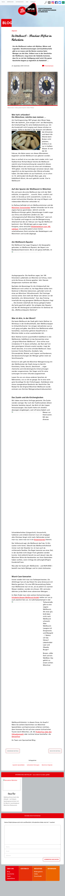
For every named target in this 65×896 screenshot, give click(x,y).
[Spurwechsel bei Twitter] (59, 2)
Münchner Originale (47, 765)
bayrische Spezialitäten (19, 765)
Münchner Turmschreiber (21, 207)
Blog (7, 23)
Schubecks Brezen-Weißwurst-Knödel (25, 597)
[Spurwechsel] (40, 9)
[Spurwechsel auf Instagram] (52, 2)
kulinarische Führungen (33, 765)
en (49, 2)
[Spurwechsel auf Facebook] (56, 2)
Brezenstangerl (39, 540)
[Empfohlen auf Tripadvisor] (63, 2)
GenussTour (16, 736)
